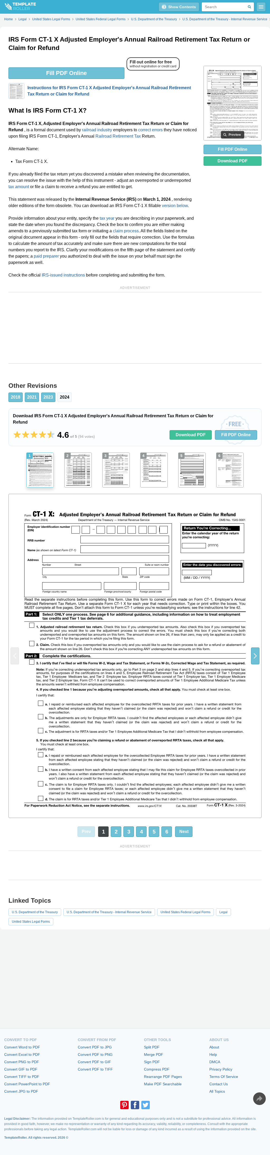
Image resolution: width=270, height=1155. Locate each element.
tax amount (18, 186)
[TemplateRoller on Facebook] (135, 1105)
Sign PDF (152, 1062)
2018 (15, 397)
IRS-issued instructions (63, 275)
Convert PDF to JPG (95, 1047)
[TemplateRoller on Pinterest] (124, 1105)
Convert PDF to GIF (94, 1062)
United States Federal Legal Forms (185, 912)
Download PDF (233, 161)
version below (175, 205)
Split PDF (152, 1047)
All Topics (217, 1091)
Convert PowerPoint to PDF (27, 1084)
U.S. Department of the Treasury (35, 912)
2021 (32, 397)
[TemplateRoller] (18, 7)
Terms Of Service (223, 1076)
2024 (64, 397)
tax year (107, 218)
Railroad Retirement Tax (118, 136)
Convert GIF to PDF (20, 1069)
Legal (223, 912)
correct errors (150, 130)
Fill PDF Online (66, 73)
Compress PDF (157, 1069)
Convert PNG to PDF (21, 1062)
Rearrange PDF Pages (163, 1076)
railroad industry (97, 130)
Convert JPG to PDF (21, 1091)
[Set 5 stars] (51, 435)
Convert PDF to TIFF (95, 1069)
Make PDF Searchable (163, 1084)
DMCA (214, 1062)
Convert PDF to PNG (95, 1054)
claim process (126, 231)
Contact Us (218, 1084)
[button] (255, 656)
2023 (48, 397)
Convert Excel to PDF (22, 1054)
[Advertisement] (135, 328)
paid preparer (46, 256)
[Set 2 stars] (25, 435)
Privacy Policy (220, 1069)
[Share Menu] (259, 1098)
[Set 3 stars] (34, 435)
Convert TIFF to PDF (21, 1076)
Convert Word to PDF (22, 1047)
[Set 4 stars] (42, 435)
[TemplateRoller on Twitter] (145, 1105)
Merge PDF (153, 1054)
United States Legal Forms (31, 921)
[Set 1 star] (17, 435)
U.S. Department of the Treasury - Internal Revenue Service (109, 912)
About (214, 1047)
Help (213, 1054)
